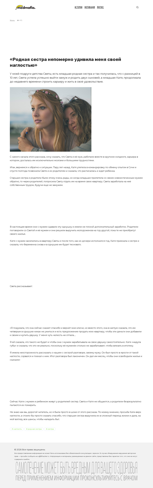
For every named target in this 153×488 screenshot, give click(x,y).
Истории (78, 7)
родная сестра (35, 429)
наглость (17, 429)
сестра (51, 429)
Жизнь (12, 20)
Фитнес (100, 7)
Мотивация (90, 7)
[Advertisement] (76, 39)
